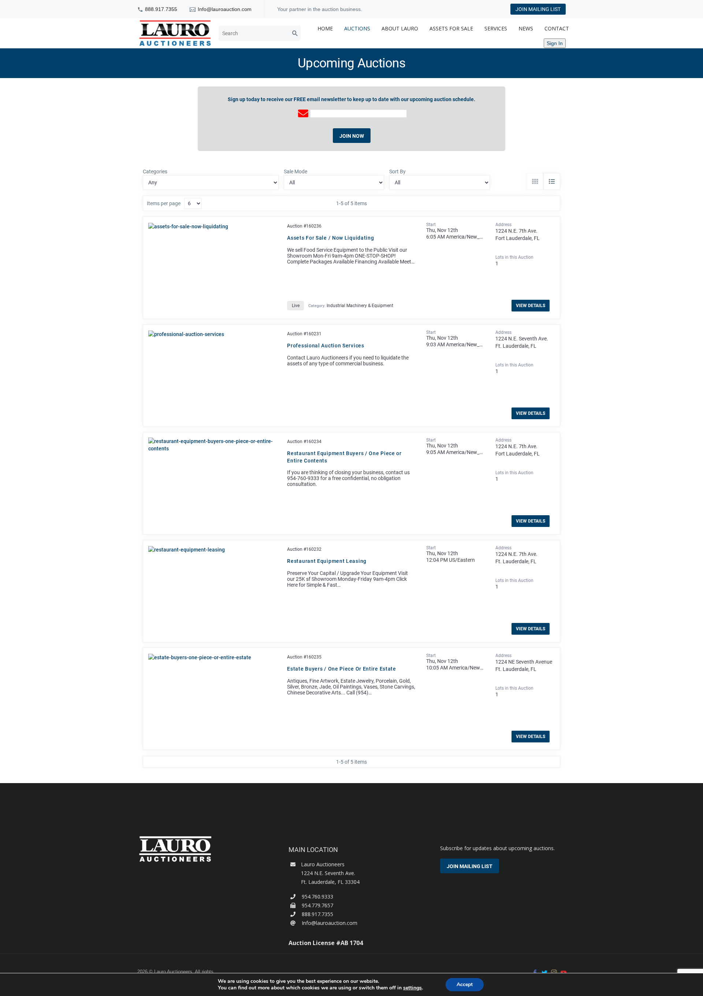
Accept (465, 984)
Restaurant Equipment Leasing (327, 561)
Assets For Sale (451, 28)
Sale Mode (295, 171)
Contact (556, 28)
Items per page (164, 203)
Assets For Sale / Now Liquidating (330, 238)
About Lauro (400, 28)
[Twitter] (544, 972)
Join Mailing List (538, 9)
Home (325, 28)
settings (412, 988)
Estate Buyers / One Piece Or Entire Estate (341, 669)
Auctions (357, 28)
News (525, 28)
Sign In (555, 43)
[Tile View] (535, 181)
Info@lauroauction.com (225, 9)
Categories (155, 171)
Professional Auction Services (325, 345)
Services (495, 28)
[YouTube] (563, 972)
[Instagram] (554, 972)
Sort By (397, 171)
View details (530, 305)
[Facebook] (535, 972)
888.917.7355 (161, 9)
